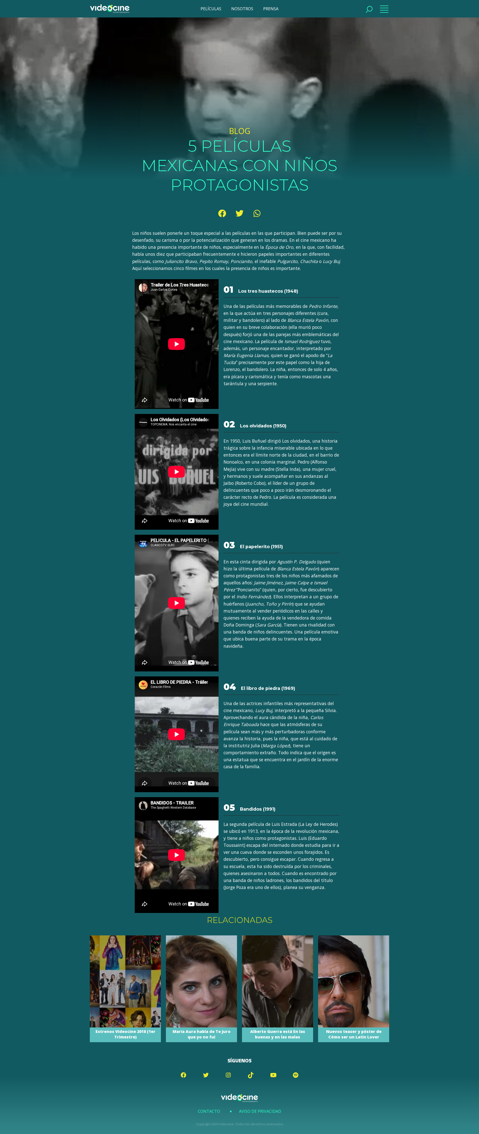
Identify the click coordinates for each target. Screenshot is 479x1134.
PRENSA (270, 8)
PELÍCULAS (211, 8)
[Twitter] (239, 213)
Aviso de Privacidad (260, 1111)
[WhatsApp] (257, 213)
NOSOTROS (242, 8)
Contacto (209, 1111)
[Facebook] (222, 213)
